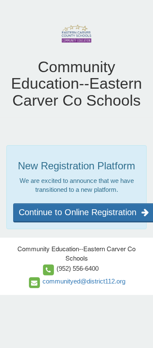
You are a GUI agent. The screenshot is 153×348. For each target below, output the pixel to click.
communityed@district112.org (83, 281)
